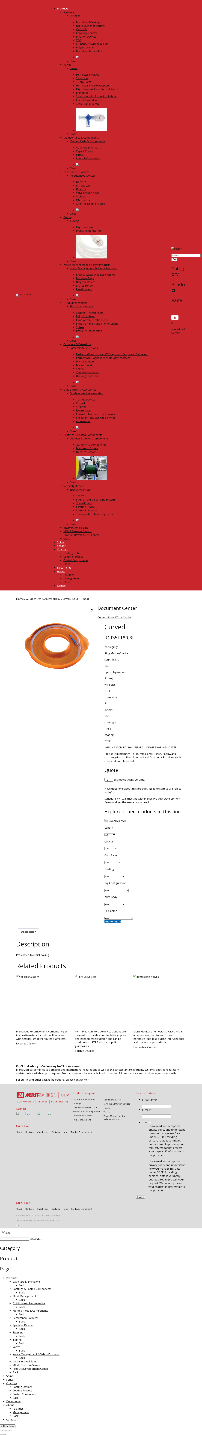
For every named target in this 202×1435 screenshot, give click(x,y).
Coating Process (22, 1390)
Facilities (18, 1408)
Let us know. (71, 1066)
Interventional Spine (25, 1361)
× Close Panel (7, 1426)
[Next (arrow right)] (4, 1434)
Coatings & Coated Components (32, 1289)
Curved (65, 599)
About (10, 1405)
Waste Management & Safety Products (36, 1354)
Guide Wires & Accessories (42, 599)
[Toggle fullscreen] (4, 1430)
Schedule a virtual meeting (120, 798)
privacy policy (157, 1129)
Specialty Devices (23, 1325)
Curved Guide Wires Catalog (115, 617)
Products (12, 1278)
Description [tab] (28, 932)
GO (174, 259)
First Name (149, 1099)
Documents (13, 1401)
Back (22, 1285)
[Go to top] (17, 1225)
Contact (11, 1419)
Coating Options (23, 1387)
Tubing (17, 1339)
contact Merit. (82, 1079)
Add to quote (112, 921)
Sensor (10, 1379)
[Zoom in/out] (1, 1430)
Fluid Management (24, 1296)
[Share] (7, 1430)
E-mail (147, 1110)
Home (20, 599)
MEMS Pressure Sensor (27, 1365)
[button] (92, 611)
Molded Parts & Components (30, 1310)
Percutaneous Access (26, 1318)
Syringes (18, 1332)
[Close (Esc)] (10, 1430)
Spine (9, 1376)
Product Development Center (30, 1368)
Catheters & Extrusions (27, 1281)
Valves (16, 1347)
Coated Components (25, 1394)
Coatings (11, 1383)
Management (21, 1412)
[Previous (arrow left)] (1, 1434)
